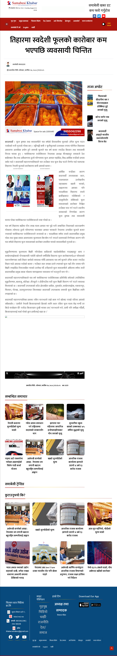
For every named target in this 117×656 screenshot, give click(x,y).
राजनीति (43, 622)
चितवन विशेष (35, 21)
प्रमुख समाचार (23, 21)
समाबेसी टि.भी (15, 27)
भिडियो (43, 612)
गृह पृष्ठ (13, 21)
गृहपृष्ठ (43, 606)
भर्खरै (33, 27)
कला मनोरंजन (87, 21)
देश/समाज (43, 630)
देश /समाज (47, 21)
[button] (6, 24)
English (26, 27)
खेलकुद (67, 21)
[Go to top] (112, 648)
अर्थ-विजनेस (58, 21)
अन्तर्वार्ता (76, 21)
